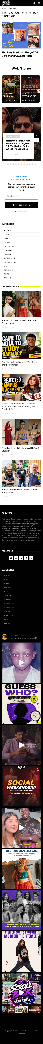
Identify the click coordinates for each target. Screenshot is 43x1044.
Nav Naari (8, 250)
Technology (8, 270)
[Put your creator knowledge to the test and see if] (21, 704)
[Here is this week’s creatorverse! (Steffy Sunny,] (21, 910)
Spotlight (7, 266)
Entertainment (9, 246)
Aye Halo (7, 230)
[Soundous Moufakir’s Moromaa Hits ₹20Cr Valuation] (21, 432)
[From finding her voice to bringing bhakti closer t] (21, 869)
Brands (7, 238)
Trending (10, 139)
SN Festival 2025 (10, 262)
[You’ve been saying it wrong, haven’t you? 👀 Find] (21, 828)
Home (4, 8)
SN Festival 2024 (10, 258)
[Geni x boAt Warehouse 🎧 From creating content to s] (21, 951)
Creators (7, 242)
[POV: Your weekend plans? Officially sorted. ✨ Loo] (21, 786)
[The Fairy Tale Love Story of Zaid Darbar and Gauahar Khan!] (21, 35)
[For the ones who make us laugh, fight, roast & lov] (21, 745)
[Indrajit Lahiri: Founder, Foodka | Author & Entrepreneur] (21, 473)
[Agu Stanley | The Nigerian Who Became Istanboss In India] (21, 345)
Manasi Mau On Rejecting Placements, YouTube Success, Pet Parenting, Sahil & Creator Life (20, 406)
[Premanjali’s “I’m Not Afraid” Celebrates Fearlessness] (21, 304)
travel (6, 274)
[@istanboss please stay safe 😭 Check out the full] (21, 663)
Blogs (6, 234)
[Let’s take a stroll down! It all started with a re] (21, 993)
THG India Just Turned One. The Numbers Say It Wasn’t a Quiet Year (19, 146)
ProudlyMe (8, 254)
